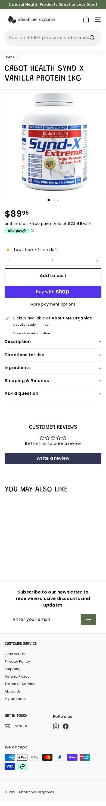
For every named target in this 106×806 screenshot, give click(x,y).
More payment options (53, 304)
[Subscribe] (88, 619)
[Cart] (86, 20)
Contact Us (15, 653)
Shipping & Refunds (27, 380)
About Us (13, 691)
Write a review (53, 458)
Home (9, 57)
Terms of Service (20, 683)
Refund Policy (17, 676)
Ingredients (18, 367)
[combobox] (53, 38)
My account (15, 698)
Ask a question (21, 393)
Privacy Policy (17, 661)
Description (18, 341)
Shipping (13, 668)
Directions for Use (25, 355)
